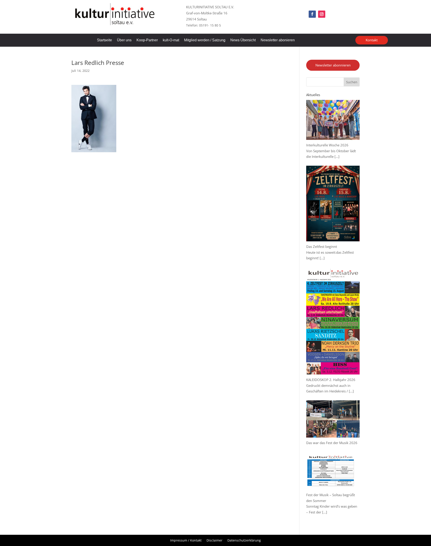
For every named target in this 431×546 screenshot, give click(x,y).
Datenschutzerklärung (244, 540)
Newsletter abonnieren (333, 65)
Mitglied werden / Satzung (204, 40)
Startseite (104, 40)
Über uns (124, 40)
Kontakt (372, 40)
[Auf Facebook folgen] (312, 14)
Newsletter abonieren (278, 40)
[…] (336, 156)
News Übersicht (243, 40)
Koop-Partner (147, 40)
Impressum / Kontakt (186, 540)
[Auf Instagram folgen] (321, 14)
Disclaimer (214, 540)
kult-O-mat (171, 40)
